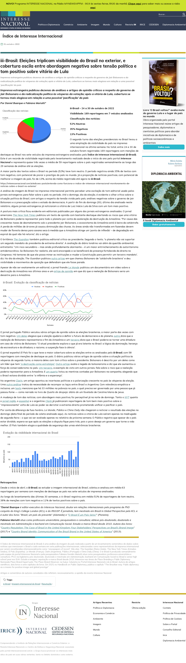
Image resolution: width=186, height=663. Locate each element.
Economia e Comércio (104, 613)
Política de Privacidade (174, 613)
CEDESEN (154, 24)
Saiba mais (164, 147)
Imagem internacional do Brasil (26, 584)
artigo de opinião (63, 271)
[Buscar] (184, 14)
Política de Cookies (172, 618)
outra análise (13, 384)
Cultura (117, 24)
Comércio (68, 24)
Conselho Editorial (172, 629)
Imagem (95, 24)
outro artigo (58, 258)
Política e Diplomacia (49, 24)
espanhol (24, 400)
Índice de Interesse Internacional (32, 36)
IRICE (142, 24)
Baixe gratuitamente (163, 224)
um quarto (52, 371)
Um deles (22, 335)
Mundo (106, 24)
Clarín (19, 380)
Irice (165, 635)
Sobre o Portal (170, 624)
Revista (130, 24)
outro (117, 335)
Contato (167, 607)
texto (18, 388)
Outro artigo (63, 363)
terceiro (75, 339)
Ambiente (82, 24)
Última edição (139, 607)
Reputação (47, 584)
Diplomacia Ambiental (174, 24)
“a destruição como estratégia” (37, 363)
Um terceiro (45, 367)
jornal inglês (9, 400)
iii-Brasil (6, 584)
